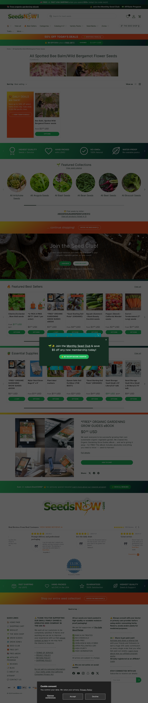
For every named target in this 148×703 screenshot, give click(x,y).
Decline (95, 696)
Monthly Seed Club (78, 346)
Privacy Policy (86, 690)
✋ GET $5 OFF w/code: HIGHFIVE (74, 357)
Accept (73, 696)
